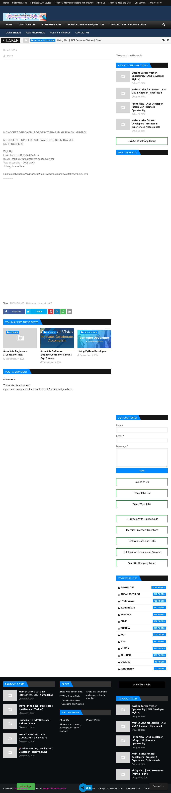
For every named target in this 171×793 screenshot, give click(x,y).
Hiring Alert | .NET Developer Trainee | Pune (79, 40)
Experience (139, 607)
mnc (139, 641)
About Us (101, 3)
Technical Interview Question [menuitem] (85, 24)
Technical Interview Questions (142, 529)
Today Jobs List (141, 493)
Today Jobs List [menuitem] (27, 24)
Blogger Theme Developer (54, 788)
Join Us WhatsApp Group (142, 141)
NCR (13, 50)
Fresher (139, 614)
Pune (139, 621)
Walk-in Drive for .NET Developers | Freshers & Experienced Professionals (146, 123)
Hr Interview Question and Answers (142, 552)
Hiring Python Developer (91, 351)
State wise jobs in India (71, 691)
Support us (158, 786)
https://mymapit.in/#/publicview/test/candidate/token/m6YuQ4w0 (53, 173)
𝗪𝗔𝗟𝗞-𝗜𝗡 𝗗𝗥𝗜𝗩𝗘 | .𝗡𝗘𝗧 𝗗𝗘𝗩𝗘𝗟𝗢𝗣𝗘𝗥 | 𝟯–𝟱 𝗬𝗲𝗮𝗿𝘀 (33, 736)
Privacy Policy (155, 3)
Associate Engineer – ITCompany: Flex (15, 352)
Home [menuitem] (9, 24)
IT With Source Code (70, 696)
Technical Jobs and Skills (120, 3)
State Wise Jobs (19, 3)
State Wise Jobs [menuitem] (51, 24)
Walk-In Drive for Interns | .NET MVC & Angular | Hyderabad (149, 91)
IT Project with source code (110, 788)
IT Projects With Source (40, 3)
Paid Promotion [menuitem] (35, 32)
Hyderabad (31, 303)
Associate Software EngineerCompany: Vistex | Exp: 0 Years (56, 354)
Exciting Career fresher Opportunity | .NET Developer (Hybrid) (148, 76)
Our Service (140, 3)
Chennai (139, 628)
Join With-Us (142, 481)
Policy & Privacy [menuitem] (60, 32)
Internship (139, 669)
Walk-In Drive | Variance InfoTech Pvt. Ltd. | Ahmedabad (36, 693)
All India (139, 655)
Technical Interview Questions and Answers (72, 702)
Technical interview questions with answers (74, 3)
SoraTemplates (21, 788)
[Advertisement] (57, 68)
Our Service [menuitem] (13, 32)
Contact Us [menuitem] (82, 32)
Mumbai (42, 303)
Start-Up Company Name (142, 563)
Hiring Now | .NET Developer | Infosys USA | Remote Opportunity (148, 107)
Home (6, 3)
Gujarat (139, 662)
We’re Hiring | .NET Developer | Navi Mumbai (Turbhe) (36, 707)
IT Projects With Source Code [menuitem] (127, 24)
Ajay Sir (9, 56)
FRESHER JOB (17, 303)
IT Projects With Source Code (142, 518)
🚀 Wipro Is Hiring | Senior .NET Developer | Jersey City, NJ (36, 750)
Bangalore (139, 587)
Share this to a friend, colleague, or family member (96, 694)
